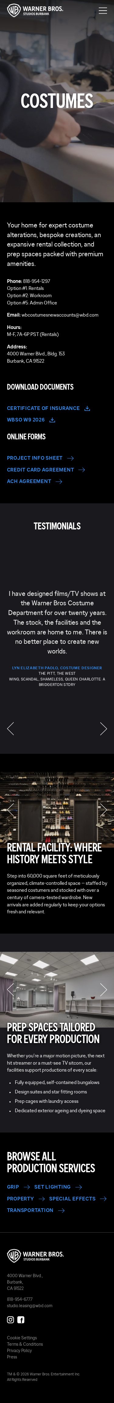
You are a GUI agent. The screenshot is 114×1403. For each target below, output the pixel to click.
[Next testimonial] (103, 729)
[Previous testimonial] (10, 729)
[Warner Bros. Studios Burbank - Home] (57, 1256)
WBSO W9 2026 (26, 419)
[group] (57, 638)
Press (12, 1357)
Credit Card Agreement (40, 469)
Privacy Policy (19, 1351)
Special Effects (72, 1198)
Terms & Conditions (25, 1344)
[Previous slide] (10, 810)
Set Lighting (52, 1186)
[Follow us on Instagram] (10, 1319)
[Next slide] (103, 810)
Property (20, 1198)
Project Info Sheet (35, 458)
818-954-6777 (20, 1299)
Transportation (30, 1210)
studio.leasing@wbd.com (29, 1306)
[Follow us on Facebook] (20, 1319)
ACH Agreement (29, 481)
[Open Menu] (103, 10)
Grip (13, 1186)
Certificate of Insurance (43, 408)
